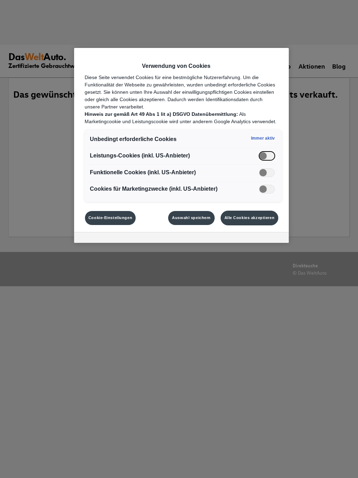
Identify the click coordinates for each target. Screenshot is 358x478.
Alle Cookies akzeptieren (249, 218)
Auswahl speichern (191, 218)
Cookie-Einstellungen (110, 218)
